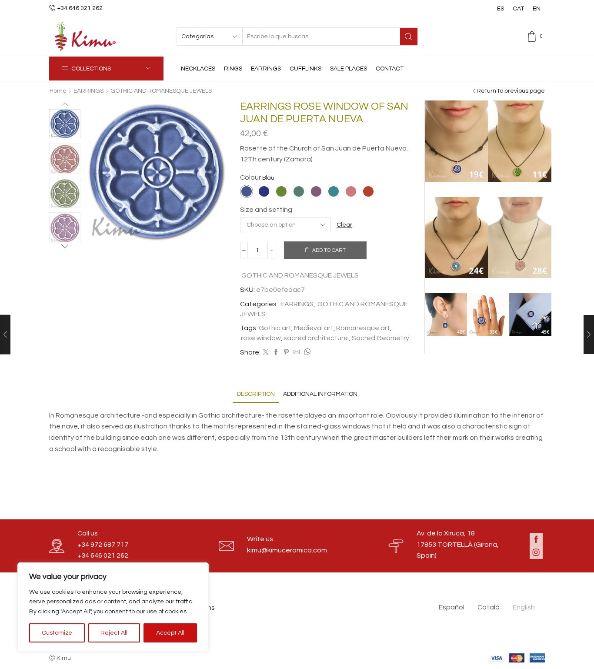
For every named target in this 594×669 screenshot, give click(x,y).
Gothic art (275, 327)
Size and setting (266, 209)
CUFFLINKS (305, 69)
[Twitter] (265, 353)
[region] (113, 607)
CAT (518, 9)
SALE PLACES (348, 69)
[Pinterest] (286, 353)
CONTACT (390, 69)
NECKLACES (198, 69)
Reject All (113, 633)
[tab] (256, 394)
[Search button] (408, 36)
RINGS (233, 69)
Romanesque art (363, 327)
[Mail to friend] (296, 353)
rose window (261, 337)
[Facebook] (276, 353)
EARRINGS (266, 69)
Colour (250, 177)
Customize (57, 633)
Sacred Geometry (380, 337)
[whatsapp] (306, 353)
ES (500, 9)
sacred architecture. (316, 337)
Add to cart (329, 250)
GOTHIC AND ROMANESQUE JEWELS (161, 91)
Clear (344, 225)
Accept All (170, 633)
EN (537, 9)
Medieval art (314, 327)
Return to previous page (511, 91)
